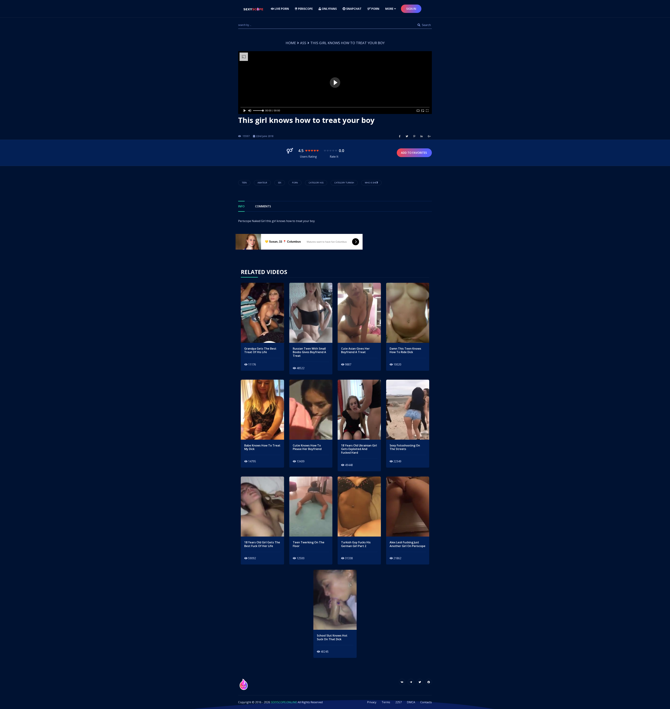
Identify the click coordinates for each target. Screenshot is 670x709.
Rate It (334, 156)
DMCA (411, 702)
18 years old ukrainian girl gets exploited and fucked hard (359, 449)
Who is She (370, 182)
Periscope (305, 9)
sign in (411, 9)
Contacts (426, 702)
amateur (262, 182)
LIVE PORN (281, 9)
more (389, 9)
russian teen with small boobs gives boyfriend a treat (309, 352)
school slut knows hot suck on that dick (332, 637)
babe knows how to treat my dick (262, 447)
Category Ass (316, 182)
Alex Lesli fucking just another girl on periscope (407, 544)
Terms (386, 702)
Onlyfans (329, 9)
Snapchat (353, 9)
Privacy (371, 702)
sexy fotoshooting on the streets (405, 447)
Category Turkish (344, 182)
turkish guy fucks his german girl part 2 (356, 544)
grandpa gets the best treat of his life (260, 350)
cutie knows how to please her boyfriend (307, 447)
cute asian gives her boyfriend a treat (355, 350)
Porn (375, 9)
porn (295, 182)
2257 (398, 702)
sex (279, 182)
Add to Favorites (414, 153)
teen (244, 182)
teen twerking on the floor (308, 544)
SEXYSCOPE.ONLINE (284, 702)
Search (426, 25)
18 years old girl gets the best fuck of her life (262, 544)
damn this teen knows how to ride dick (405, 350)
